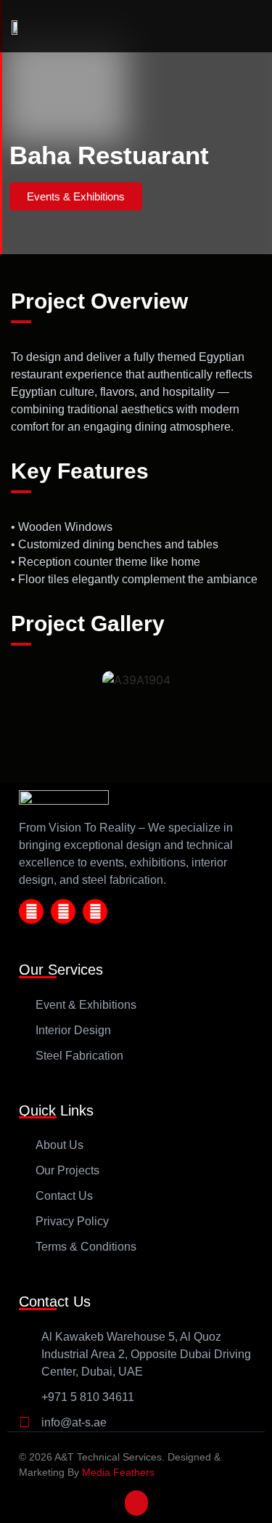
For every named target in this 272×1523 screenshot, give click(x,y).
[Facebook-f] (31, 911)
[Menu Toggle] (239, 26)
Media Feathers (118, 1472)
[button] (75, 196)
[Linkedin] (95, 911)
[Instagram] (63, 911)
